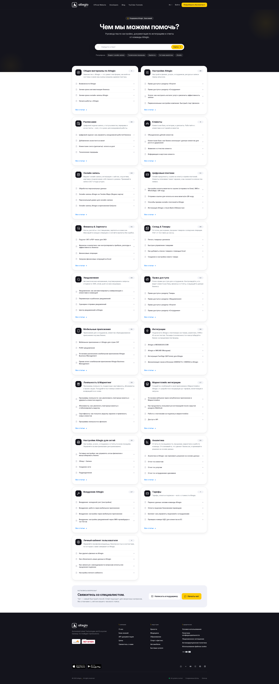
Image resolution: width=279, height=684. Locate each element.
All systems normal (177, 678)
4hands (179, 55)
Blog (123, 5)
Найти (176, 47)
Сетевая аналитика (166, 55)
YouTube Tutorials (136, 5)
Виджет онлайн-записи (116, 55)
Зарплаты (152, 55)
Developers (114, 5)
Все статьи (80, 110)
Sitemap (204, 678)
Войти (177, 5)
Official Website (100, 5)
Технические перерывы (136, 55)
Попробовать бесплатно (194, 5)
